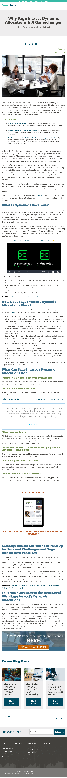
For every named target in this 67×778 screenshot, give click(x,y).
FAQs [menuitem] (29, 755)
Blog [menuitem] (16, 748)
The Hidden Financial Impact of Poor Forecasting (32, 689)
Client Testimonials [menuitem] (32, 752)
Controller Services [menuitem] (6, 754)
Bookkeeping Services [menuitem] (7, 748)
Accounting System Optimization (40, 27)
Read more (11, 702)
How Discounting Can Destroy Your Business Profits (55, 689)
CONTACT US (46, 743)
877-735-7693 (43, 1)
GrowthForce (22, 27)
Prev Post (6, 716)
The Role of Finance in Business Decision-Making (10, 689)
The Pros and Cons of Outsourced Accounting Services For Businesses (37, 297)
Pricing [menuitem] (3, 756)
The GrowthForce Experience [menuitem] (33, 749)
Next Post (60, 719)
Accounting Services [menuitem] (7, 751)
